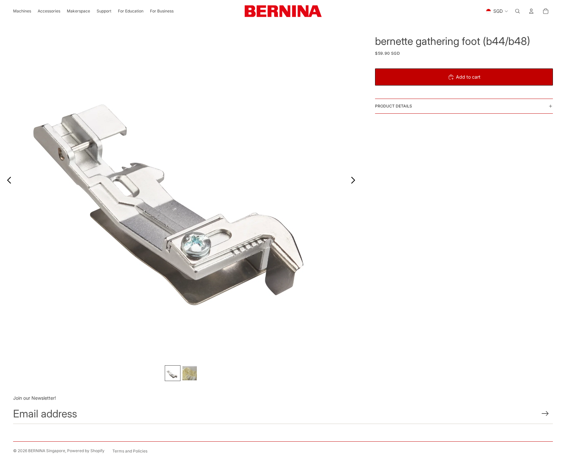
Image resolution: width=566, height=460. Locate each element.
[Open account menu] (531, 11)
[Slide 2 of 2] (189, 373)
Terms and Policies (129, 451)
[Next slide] (355, 181)
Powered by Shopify (85, 450)
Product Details (393, 106)
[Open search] (517, 11)
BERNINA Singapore (46, 450)
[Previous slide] (7, 181)
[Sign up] (545, 413)
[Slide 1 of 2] (172, 373)
